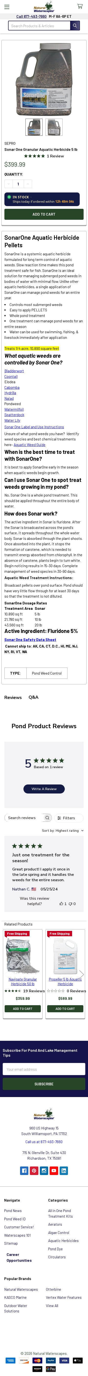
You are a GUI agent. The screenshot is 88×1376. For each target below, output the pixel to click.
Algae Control (58, 1232)
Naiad (9, 398)
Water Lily (12, 420)
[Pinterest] (34, 1170)
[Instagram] (44, 1170)
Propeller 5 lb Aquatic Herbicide (65, 981)
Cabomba (12, 387)
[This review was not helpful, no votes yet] (70, 904)
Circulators (57, 1257)
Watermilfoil (14, 409)
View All (52, 1305)
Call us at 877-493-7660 (44, 1141)
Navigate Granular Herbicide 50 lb (23, 981)
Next (82, 974)
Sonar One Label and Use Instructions (34, 427)
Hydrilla (10, 393)
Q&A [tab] (33, 697)
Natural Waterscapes (21, 1289)
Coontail (11, 376)
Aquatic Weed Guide (29, 444)
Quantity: (13, 174)
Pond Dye (55, 1249)
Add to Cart (23, 1009)
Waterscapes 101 (17, 1235)
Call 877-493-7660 (31, 16)
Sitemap (11, 1243)
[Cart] (81, 6)
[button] (44, 1328)
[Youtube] (54, 1170)
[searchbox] (24, 818)
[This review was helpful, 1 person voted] (61, 904)
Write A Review (44, 789)
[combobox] (63, 830)
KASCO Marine (15, 1297)
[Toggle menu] (6, 6)
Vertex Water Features (64, 1297)
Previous (6, 974)
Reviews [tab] (13, 697)
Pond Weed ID (15, 1219)
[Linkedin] (64, 1170)
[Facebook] (24, 1170)
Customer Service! (19, 1227)
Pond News (13, 1210)
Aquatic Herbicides (63, 1240)
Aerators (55, 1224)
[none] (44, 79)
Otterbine (53, 1289)
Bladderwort (14, 371)
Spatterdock (14, 414)
